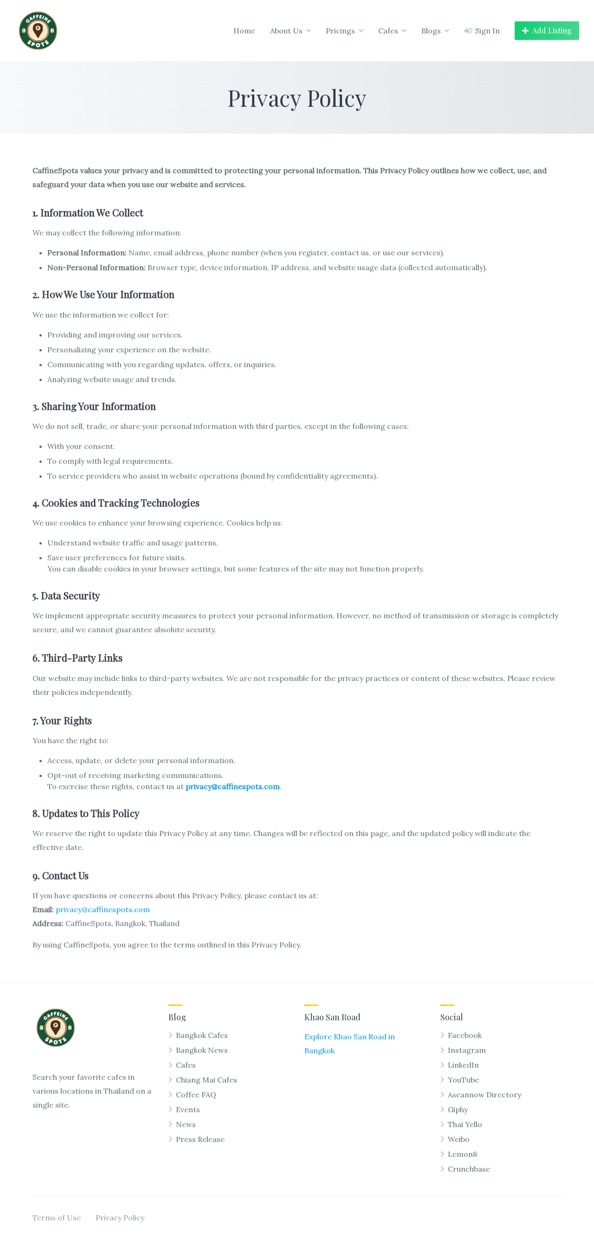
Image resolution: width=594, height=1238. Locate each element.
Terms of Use (56, 1217)
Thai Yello (465, 1124)
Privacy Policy (120, 1217)
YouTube (463, 1079)
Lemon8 (462, 1154)
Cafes (388, 30)
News (186, 1124)
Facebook (465, 1035)
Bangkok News (202, 1050)
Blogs (431, 30)
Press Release (200, 1139)
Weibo (459, 1139)
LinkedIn (463, 1064)
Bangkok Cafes (202, 1035)
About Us (286, 30)
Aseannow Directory (484, 1094)
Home (244, 30)
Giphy (458, 1109)
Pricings (340, 30)
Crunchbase (469, 1168)
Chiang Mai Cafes (206, 1079)
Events (188, 1109)
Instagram (467, 1050)
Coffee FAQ (196, 1094)
